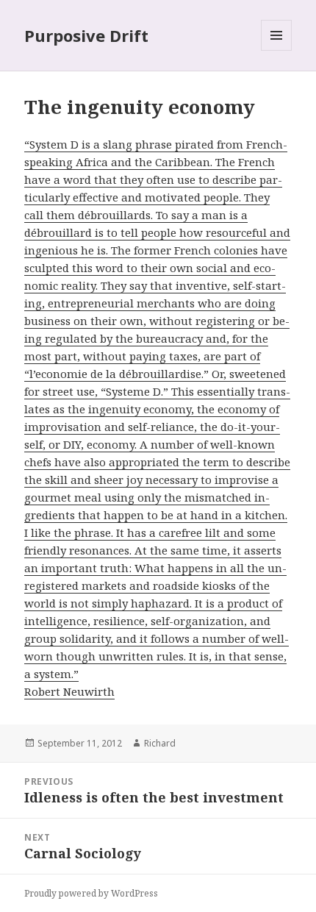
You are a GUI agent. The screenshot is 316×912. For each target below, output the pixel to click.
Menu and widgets (277, 50)
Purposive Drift (86, 35)
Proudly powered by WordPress (91, 893)
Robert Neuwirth (69, 691)
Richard (160, 743)
